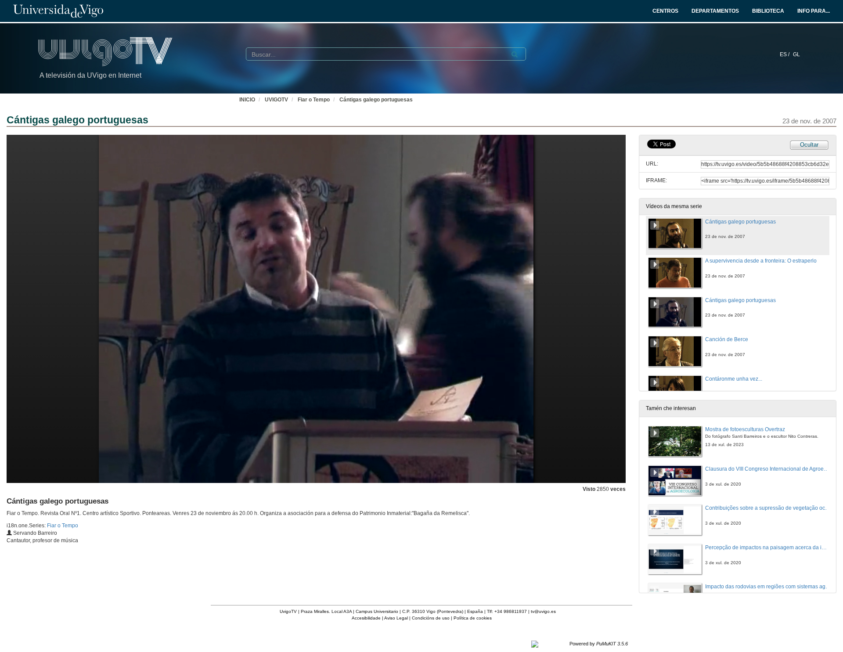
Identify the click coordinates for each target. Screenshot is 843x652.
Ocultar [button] (809, 144)
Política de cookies (473, 618)
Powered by (598, 643)
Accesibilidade (366, 618)
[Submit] (514, 54)
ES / (785, 54)
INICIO (247, 100)
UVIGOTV (276, 100)
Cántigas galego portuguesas (376, 100)
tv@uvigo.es (543, 611)
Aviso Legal (396, 618)
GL (796, 54)
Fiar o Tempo (314, 100)
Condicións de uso (431, 618)
